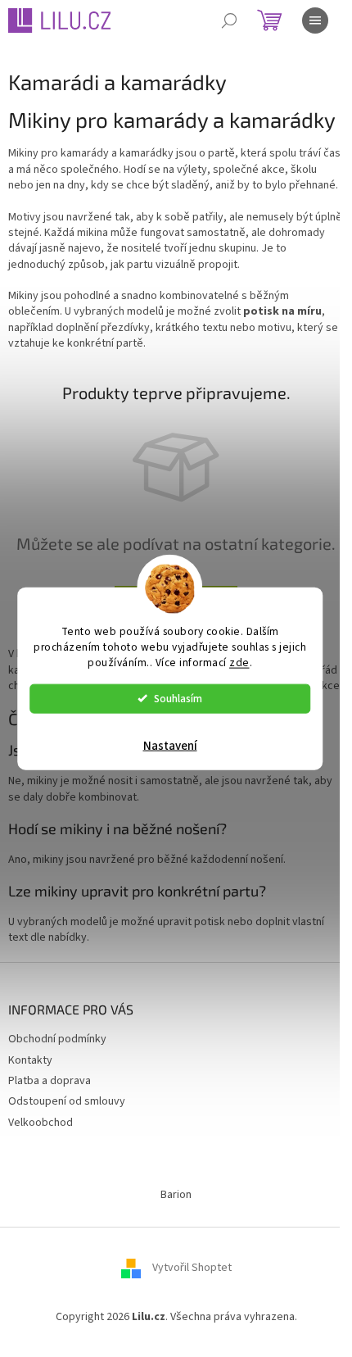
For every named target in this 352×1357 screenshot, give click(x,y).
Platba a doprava (49, 1081)
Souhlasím (178, 698)
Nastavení (170, 745)
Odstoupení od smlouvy (66, 1101)
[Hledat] (229, 20)
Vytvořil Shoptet (192, 1268)
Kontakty (30, 1060)
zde (239, 661)
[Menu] (315, 20)
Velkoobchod (40, 1122)
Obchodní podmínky (57, 1039)
